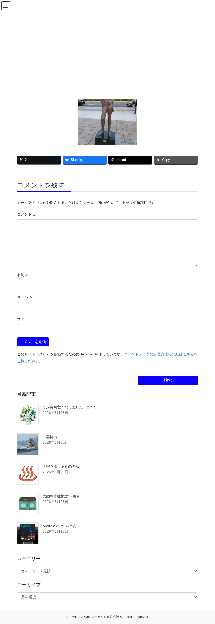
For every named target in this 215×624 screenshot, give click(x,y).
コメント (26, 214)
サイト (22, 319)
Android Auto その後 (59, 526)
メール (25, 297)
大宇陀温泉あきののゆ (60, 466)
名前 (23, 275)
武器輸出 (49, 437)
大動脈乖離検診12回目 (61, 496)
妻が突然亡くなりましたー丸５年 (70, 407)
